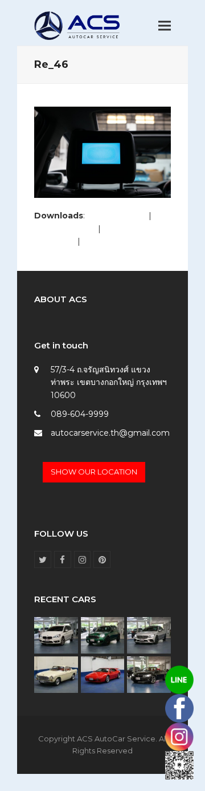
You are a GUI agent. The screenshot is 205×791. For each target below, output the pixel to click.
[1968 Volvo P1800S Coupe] (56, 673)
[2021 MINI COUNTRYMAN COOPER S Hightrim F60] (103, 635)
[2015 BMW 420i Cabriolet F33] (149, 673)
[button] (164, 26)
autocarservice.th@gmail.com (110, 433)
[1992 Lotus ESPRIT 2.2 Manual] (103, 673)
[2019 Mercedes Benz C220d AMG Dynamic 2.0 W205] (149, 635)
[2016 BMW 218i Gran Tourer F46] (56, 635)
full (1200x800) (116, 215)
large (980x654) (65, 229)
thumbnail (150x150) (122, 241)
